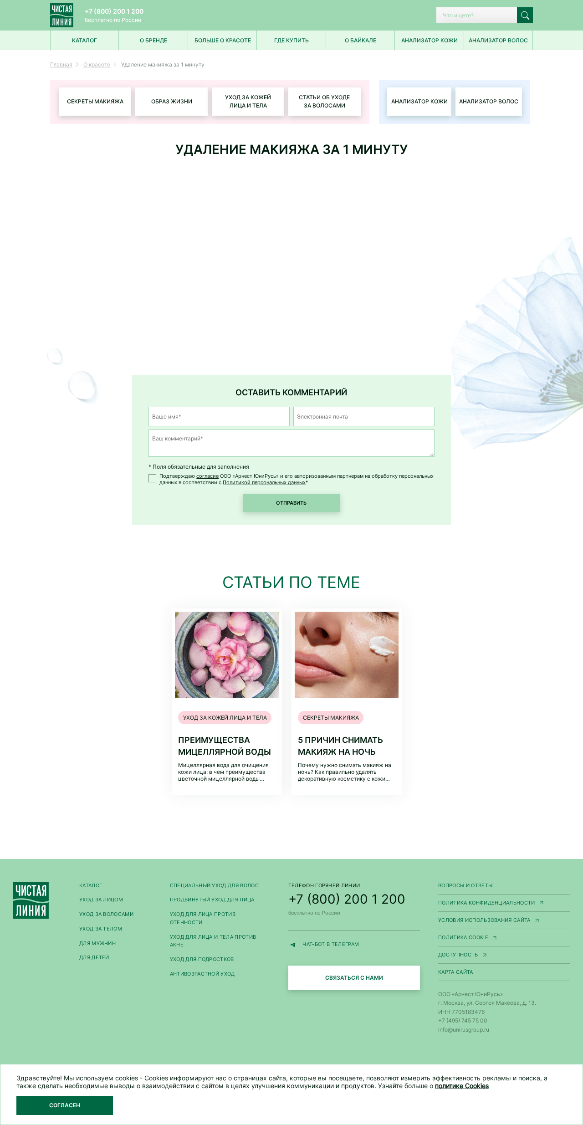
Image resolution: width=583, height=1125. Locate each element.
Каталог (90, 886)
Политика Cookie (504, 938)
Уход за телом (100, 929)
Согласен (64, 1105)
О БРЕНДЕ (153, 40)
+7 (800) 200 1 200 (114, 11)
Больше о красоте (222, 40)
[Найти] (525, 15)
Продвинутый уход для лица (212, 900)
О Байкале (360, 40)
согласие (207, 476)
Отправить (291, 503)
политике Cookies (462, 1085)
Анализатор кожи (429, 40)
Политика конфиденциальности (504, 903)
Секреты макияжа (95, 101)
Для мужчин (97, 943)
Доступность (504, 955)
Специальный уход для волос (214, 886)
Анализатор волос (498, 40)
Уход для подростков (202, 959)
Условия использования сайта (504, 921)
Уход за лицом (101, 900)
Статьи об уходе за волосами (324, 101)
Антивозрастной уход (202, 974)
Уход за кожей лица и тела (248, 101)
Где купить (291, 40)
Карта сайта (455, 972)
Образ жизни (171, 101)
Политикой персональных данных (264, 483)
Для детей (94, 958)
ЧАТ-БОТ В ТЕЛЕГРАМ (361, 945)
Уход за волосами (106, 914)
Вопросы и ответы (465, 886)
